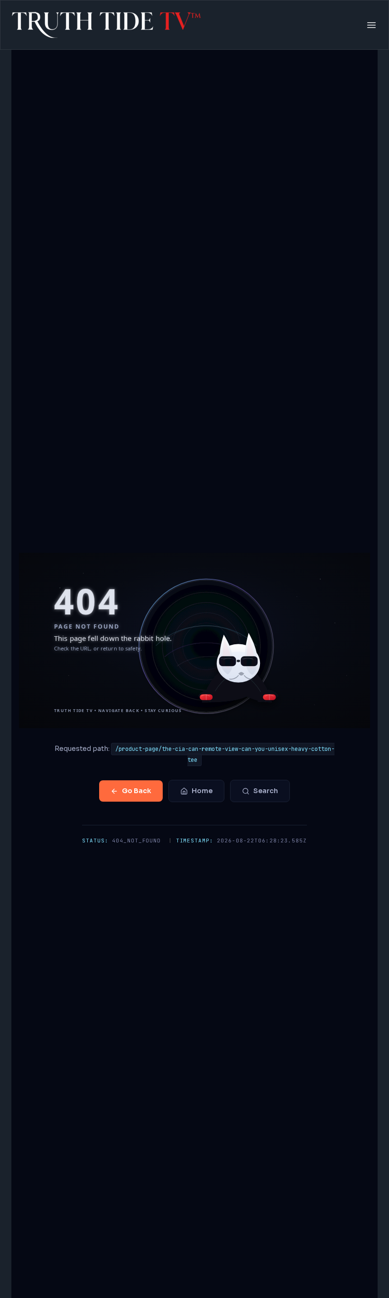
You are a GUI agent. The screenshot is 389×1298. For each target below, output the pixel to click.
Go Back (136, 790)
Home (202, 790)
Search (265, 790)
